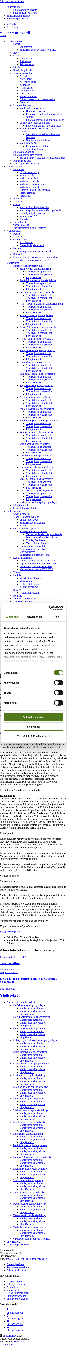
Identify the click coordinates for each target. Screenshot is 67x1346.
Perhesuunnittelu (28, 96)
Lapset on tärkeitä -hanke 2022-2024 (38, 563)
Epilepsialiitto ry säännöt (32, 522)
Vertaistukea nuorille (30, 187)
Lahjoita (17, 575)
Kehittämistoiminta (22, 557)
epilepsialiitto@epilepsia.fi (34, 1258)
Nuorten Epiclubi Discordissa (35, 189)
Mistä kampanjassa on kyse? (34, 260)
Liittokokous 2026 (29, 519)
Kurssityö (24, 219)
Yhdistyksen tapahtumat (38, 271)
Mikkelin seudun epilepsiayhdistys (37, 373)
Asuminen (25, 84)
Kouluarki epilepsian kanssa (34, 108)
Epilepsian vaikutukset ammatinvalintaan (37, 147)
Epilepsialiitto (13, 7)
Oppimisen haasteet (36, 111)
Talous (16, 572)
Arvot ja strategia (22, 514)
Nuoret (16, 52)
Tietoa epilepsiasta (16, 41)
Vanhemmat (26, 46)
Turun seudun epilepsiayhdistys (36, 455)
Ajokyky (24, 76)
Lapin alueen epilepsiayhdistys (35, 362)
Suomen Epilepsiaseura (25, 12)
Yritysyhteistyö (27, 551)
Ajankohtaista (14, 230)
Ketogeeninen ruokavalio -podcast (37, 251)
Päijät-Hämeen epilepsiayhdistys (36, 385)
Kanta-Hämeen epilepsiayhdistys (36, 315)
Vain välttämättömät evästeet (33, 736)
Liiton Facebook (15, 1312)
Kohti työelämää (28, 143)
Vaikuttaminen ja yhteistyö (26, 528)
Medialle (17, 595)
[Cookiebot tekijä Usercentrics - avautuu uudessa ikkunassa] (49, 608)
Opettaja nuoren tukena (38, 140)
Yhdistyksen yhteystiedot (39, 274)
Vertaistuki (18, 169)
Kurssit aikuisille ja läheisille (34, 207)
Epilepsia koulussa (22, 105)
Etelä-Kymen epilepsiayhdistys (35, 268)
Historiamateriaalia (29, 592)
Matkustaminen (27, 90)
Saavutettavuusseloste (18, 1267)
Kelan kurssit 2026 (29, 216)
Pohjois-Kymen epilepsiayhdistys (37, 408)
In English (12, 24)
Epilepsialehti (20, 239)
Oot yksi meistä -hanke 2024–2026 (37, 560)
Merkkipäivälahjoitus (30, 578)
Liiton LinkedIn (15, 1330)
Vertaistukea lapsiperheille (33, 184)
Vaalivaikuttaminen (36, 543)
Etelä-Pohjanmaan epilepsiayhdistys (38, 280)
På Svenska (12, 27)
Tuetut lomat (19, 222)
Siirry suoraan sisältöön (12, 1)
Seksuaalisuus (27, 64)
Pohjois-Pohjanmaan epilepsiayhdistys (39, 420)
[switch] (58, 682)
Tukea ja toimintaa (16, 166)
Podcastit (17, 248)
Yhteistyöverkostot (35, 540)
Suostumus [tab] (12, 616)
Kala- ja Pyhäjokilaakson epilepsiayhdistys (41, 303)
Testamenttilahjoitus (30, 584)
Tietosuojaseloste (15, 1264)
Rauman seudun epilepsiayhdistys (37, 432)
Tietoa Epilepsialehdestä (32, 245)
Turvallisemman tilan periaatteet (29, 227)
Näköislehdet (26, 242)
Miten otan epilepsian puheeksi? (36, 122)
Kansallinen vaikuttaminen (33, 531)
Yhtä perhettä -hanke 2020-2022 (36, 569)
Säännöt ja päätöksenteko (26, 516)
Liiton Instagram (15, 1318)
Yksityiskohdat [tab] (33, 616)
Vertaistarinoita (27, 192)
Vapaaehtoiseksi (21, 224)
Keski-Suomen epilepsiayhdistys (36, 338)
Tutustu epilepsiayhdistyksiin (28, 265)
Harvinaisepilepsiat (23, 70)
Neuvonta (18, 198)
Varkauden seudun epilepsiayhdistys (38, 502)
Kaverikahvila (27, 175)
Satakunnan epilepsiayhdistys (35, 443)
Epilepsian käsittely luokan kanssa (43, 125)
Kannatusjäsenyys (29, 586)
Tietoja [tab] (55, 616)
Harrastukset (26, 87)
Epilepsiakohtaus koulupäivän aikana (45, 119)
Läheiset (17, 67)
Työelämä (25, 102)
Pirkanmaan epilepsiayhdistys (35, 397)
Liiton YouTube (15, 1324)
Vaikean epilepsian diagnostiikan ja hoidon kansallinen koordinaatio (44, 536)
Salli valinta (33, 726)
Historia (17, 589)
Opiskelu (24, 93)
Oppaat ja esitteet (22, 160)
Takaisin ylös (6, 1344)
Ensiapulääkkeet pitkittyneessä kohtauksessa (42, 157)
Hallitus (23, 525)
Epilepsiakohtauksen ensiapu (28, 154)
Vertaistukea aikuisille (31, 181)
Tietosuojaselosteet (22, 601)
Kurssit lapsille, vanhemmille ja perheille (40, 210)
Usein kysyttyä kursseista (32, 213)
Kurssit (16, 204)
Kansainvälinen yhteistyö (32, 549)
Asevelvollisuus (28, 81)
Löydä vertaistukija (29, 172)
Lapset (16, 43)
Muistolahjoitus (27, 581)
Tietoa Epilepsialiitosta (18, 1293)
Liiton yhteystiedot (16, 1295)
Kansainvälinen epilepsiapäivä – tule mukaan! (36, 257)
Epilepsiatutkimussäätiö (25, 9)
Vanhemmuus (27, 58)
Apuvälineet (26, 79)
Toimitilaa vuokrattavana (25, 598)
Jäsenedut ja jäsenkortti (25, 508)
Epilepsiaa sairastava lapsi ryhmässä (38, 49)
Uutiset (16, 233)
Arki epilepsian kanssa (24, 73)
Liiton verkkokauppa (17, 1298)
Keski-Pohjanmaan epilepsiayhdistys (38, 327)
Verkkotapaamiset (29, 178)
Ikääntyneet (25, 61)
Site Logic (19, 1341)
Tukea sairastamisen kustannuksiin (37, 99)
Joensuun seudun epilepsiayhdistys (37, 292)
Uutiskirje (18, 254)
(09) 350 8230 (12, 1258)
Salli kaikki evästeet (33, 717)
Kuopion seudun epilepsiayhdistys (37, 350)
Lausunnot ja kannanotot (32, 546)
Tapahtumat (19, 201)
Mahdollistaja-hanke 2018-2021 (36, 566)
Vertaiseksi (25, 195)
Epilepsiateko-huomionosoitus (35, 554)
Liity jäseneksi (33, 277)
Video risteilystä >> (10, 931)
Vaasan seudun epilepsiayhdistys (36, 478)
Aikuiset (17, 55)
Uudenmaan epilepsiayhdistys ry (36, 467)
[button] (3, 35)
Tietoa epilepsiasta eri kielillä (27, 163)
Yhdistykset (13, 262)
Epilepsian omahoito (23, 152)
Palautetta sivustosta (17, 1270)
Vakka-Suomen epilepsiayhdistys (36, 490)
